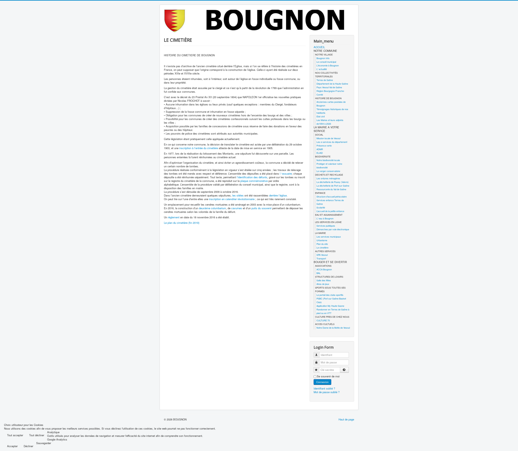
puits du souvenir (262, 208)
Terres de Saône (324, 80)
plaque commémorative (254, 181)
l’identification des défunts (252, 177)
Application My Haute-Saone (330, 305)
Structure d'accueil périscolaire (331, 196)
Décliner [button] (28, 446)
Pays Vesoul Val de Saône (329, 87)
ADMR (319, 149)
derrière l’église (278, 195)
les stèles (238, 195)
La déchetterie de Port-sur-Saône (332, 185)
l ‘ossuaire (286, 173)
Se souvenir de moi (328, 376)
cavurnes (236, 208)
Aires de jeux (322, 283)
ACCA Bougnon (324, 269)
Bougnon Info (322, 58)
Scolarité (320, 207)
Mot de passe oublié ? (327, 392)
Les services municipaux (328, 236)
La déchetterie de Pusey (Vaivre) (332, 182)
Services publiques (325, 225)
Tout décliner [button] (36, 435)
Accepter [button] (12, 446)
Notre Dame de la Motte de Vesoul (333, 327)
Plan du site (322, 243)
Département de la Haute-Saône (332, 83)
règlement (173, 217)
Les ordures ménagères (328, 178)
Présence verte (324, 145)
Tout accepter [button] (15, 435)
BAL (318, 273)
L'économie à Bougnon (327, 65)
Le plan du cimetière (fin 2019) (181, 223)
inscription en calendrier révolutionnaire (232, 199)
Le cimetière (322, 247)
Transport (321, 258)
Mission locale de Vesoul (328, 138)
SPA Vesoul (322, 254)
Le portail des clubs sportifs (329, 294)
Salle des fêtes (323, 280)
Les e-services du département (331, 141)
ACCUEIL (319, 47)
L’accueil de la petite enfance (330, 211)
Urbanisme (321, 240)
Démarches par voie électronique (332, 229)
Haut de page (346, 419)
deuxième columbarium (212, 208)
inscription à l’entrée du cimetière (198, 148)
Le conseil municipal (326, 61)
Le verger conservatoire (328, 171)
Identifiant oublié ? (324, 388)
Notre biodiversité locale (328, 160)
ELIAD (319, 152)
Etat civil (320, 116)
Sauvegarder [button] (43, 443)
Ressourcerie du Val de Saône (331, 189)
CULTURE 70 (323, 320)
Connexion (322, 382)
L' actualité (321, 69)
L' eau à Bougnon (324, 218)
